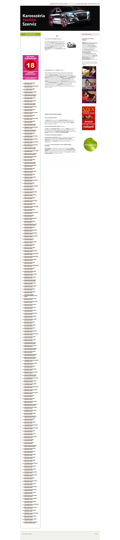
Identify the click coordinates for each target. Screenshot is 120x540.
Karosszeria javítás (27, 534)
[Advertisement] (30, 46)
